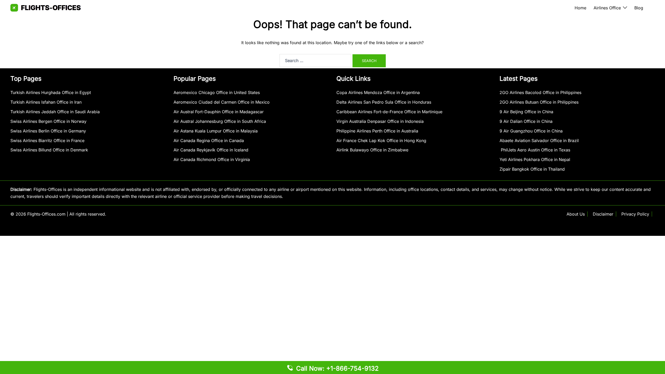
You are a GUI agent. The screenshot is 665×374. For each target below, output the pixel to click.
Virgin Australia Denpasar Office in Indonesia (380, 121)
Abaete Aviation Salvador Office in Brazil (539, 140)
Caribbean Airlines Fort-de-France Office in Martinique (389, 111)
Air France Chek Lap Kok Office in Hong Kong (381, 140)
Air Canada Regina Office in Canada (209, 140)
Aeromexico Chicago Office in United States (217, 92)
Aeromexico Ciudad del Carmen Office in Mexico (222, 102)
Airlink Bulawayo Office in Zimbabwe (372, 149)
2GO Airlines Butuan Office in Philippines (539, 102)
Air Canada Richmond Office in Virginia (212, 159)
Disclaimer (603, 214)
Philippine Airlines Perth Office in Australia (377, 130)
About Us (576, 214)
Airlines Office (607, 7)
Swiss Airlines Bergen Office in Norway (48, 121)
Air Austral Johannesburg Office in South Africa (220, 121)
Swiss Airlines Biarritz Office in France (47, 140)
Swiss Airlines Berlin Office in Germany (48, 130)
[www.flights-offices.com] (45, 7)
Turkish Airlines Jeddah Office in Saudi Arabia (55, 111)
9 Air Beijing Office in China (526, 111)
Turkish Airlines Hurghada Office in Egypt (50, 92)
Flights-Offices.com (46, 214)
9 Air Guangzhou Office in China (531, 130)
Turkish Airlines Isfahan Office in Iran (46, 102)
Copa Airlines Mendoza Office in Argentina (378, 92)
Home (580, 7)
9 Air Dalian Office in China (526, 121)
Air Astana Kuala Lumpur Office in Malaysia (216, 130)
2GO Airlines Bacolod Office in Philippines (540, 92)
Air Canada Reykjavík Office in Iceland (211, 149)
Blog (638, 7)
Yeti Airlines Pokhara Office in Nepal (535, 159)
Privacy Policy (635, 214)
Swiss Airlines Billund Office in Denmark (49, 149)
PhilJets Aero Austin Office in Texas (535, 149)
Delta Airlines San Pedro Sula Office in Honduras (383, 102)
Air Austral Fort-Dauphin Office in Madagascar (219, 111)
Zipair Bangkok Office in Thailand (532, 169)
